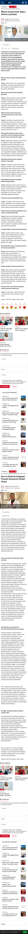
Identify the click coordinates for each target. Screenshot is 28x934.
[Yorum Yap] (2, 48)
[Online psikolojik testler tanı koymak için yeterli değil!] (6, 339)
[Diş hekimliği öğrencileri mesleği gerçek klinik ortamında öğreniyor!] (14, 427)
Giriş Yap (14, 386)
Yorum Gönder (5, 386)
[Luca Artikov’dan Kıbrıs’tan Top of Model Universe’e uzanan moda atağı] (14, 464)
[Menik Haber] (10, 2)
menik (6, 19)
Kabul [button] (25, 932)
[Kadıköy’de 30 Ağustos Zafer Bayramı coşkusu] (14, 449)
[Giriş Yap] (26, 2)
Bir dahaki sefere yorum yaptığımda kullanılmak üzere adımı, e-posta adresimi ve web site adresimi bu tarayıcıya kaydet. (14, 382)
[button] (23, 2)
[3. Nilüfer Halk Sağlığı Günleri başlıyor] (6, 324)
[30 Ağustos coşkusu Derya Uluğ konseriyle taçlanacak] (14, 442)
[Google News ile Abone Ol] (6, 44)
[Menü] (2, 2)
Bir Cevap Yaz (4, 350)
